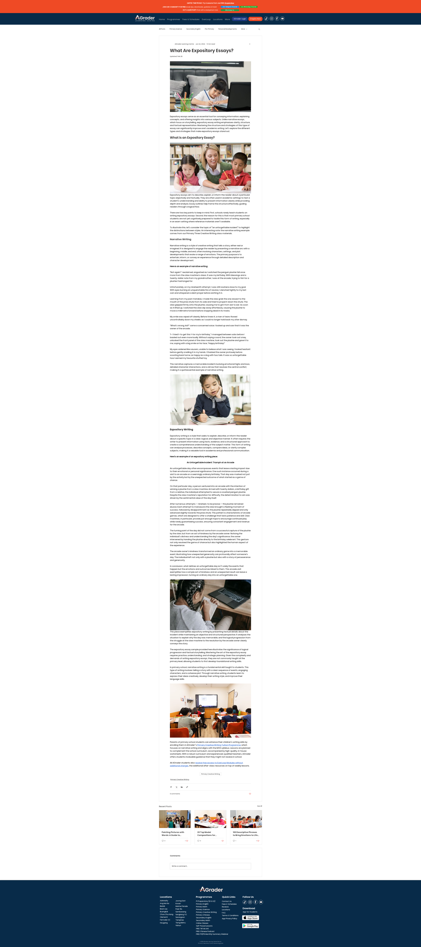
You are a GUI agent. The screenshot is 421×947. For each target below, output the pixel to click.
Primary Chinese (203, 915)
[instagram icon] (271, 18)
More (243, 29)
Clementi (164, 917)
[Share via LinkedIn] (182, 787)
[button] (259, 29)
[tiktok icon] (266, 18)
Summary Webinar (220, 934)
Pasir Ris (179, 909)
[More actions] (249, 44)
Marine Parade (182, 906)
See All (259, 806)
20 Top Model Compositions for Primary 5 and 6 (206, 834)
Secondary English (193, 29)
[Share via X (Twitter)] (176, 787)
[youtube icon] (282, 18)
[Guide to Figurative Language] (175, 819)
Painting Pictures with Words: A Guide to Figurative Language (173, 834)
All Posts (162, 29)
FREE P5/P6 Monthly (204, 934)
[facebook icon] (277, 18)
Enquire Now (229, 3)
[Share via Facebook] (171, 787)
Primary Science (176, 29)
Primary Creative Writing (210, 774)
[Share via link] (187, 787)
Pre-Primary (209, 29)
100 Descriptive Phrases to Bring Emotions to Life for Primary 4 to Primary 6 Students (245, 834)
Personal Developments (227, 29)
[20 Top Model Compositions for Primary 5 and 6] (210, 819)
